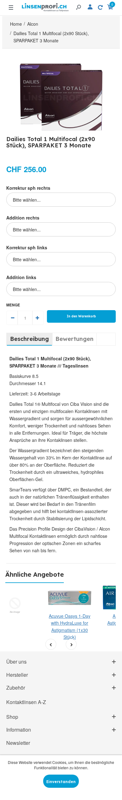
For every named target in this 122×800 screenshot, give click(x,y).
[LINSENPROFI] (45, 5)
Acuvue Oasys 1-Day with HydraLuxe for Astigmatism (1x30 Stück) (69, 626)
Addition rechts (22, 218)
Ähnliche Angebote (34, 574)
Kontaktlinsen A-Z (26, 702)
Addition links (21, 277)
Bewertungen (74, 338)
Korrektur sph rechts (28, 188)
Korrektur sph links (26, 247)
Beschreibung (29, 338)
